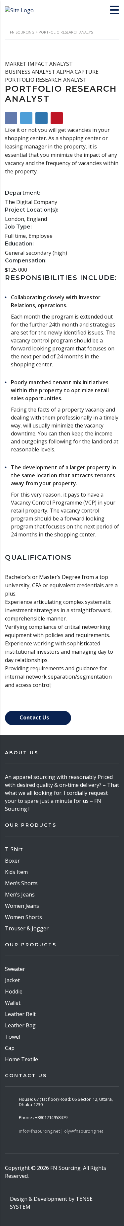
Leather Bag (20, 1025)
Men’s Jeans (20, 894)
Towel (12, 1036)
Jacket (12, 980)
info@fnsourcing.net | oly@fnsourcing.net (61, 1131)
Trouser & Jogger (27, 928)
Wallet (13, 1002)
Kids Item (16, 872)
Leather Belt (20, 1014)
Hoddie (13, 991)
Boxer (12, 860)
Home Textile (21, 1059)
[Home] (19, 9)
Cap (10, 1048)
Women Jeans (22, 905)
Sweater (15, 969)
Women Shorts (23, 917)
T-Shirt (13, 849)
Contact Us (35, 717)
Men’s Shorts (21, 883)
